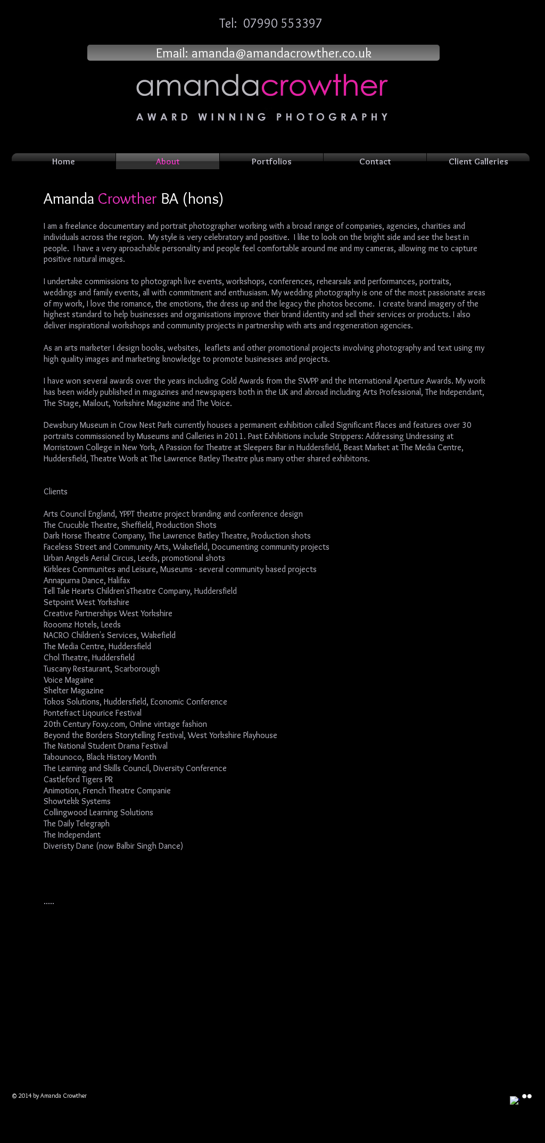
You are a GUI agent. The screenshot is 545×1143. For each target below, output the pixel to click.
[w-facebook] (514, 1101)
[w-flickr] (527, 1096)
